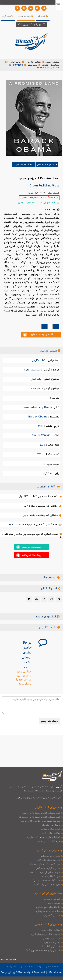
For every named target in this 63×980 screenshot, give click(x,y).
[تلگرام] (44, 8)
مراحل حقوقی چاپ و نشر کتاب (45, 868)
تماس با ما (11, 966)
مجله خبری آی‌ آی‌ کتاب (48, 893)
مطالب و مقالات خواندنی (48, 911)
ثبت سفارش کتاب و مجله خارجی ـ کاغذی (40, 813)
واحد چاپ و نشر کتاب (49, 850)
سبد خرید (6, 16)
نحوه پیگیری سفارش (50, 829)
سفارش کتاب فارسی (50, 930)
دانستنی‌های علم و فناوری (48, 907)
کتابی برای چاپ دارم (50, 856)
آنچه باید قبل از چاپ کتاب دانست (44, 872)
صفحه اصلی (52, 62)
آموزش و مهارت (52, 899)
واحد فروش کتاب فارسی (48, 924)
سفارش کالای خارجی (50, 833)
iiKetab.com (55, 972)
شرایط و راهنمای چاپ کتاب (47, 884)
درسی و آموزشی (52, 942)
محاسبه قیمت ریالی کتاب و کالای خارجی (40, 821)
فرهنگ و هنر (54, 903)
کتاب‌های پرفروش (51, 938)
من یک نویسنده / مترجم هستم (45, 864)
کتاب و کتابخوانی (51, 915)
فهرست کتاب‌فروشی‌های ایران (45, 934)
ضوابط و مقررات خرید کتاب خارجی (43, 837)
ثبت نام (42, 16)
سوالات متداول (26, 966)
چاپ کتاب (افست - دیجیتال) (46, 880)
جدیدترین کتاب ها (51, 946)
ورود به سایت (24, 16)
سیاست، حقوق (50, 65)
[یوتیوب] (24, 8)
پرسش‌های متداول (51, 825)
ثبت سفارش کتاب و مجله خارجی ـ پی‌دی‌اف (39, 817)
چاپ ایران (15, 62)
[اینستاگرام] (37, 8)
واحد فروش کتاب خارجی (48, 807)
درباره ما (40, 966)
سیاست (32, 65)
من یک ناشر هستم (51, 876)
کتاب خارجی (34, 62)
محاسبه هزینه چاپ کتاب (48, 860)
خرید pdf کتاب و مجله (49, 841)
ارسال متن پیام (49, 721)
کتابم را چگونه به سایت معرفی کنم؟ (43, 950)
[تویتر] (17, 8)
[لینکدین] (30, 8)
